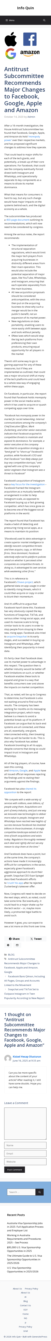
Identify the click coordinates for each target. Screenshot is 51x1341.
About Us (17, 1288)
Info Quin (25, 7)
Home (26, 1313)
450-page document (17, 219)
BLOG (11, 954)
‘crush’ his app (15, 882)
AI (25, 1296)
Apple (37, 770)
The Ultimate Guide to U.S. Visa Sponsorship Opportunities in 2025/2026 (24, 1259)
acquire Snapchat (17, 636)
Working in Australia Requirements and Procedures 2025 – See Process (24, 1239)
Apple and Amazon (27, 967)
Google (23, 770)
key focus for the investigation (28, 484)
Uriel (25, 1330)
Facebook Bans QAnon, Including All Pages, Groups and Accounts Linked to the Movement (24, 981)
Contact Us (25, 1305)
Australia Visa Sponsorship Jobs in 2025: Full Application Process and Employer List (25, 1227)
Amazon (13, 770)
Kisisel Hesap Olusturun (27, 1056)
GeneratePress (39, 1336)
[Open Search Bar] (44, 20)
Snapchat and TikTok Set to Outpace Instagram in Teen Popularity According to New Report (24, 994)
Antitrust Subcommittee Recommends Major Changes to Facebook (22, 963)
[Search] (40, 1192)
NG (25, 1318)
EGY (26, 1309)
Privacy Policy (31, 1288)
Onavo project (25, 582)
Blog (25, 1301)
